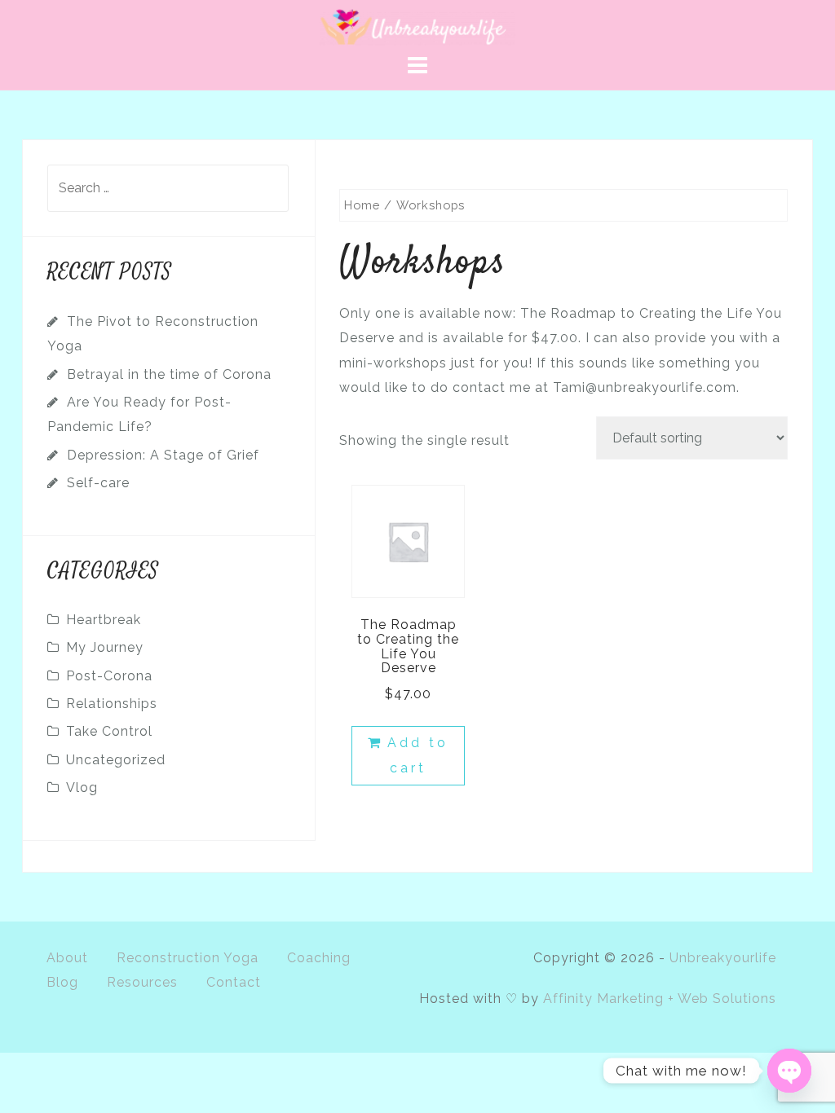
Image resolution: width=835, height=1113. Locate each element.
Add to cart (417, 755)
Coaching (319, 958)
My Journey (105, 647)
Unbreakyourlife (722, 958)
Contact (233, 982)
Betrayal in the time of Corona (169, 374)
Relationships (111, 703)
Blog (62, 982)
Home (362, 205)
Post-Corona (109, 676)
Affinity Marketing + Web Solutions (659, 998)
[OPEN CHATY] (789, 1071)
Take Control (109, 731)
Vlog (82, 787)
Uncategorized (116, 760)
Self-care (98, 483)
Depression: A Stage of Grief (163, 455)
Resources (142, 982)
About (67, 958)
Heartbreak (103, 619)
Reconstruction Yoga (187, 958)
